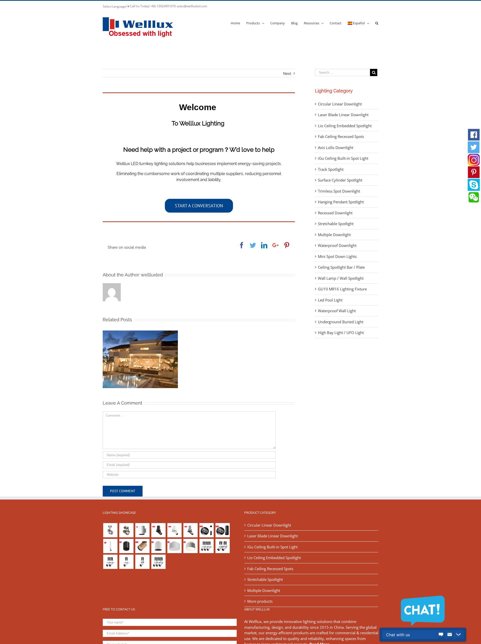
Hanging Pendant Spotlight (341, 201)
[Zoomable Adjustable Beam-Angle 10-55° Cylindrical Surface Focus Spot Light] (222, 530)
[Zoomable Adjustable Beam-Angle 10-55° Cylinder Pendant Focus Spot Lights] (206, 530)
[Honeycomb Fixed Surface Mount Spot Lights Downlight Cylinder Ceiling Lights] (126, 546)
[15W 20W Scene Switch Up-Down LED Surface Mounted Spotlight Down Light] (190, 546)
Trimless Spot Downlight (339, 191)
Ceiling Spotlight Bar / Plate (341, 267)
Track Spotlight (330, 169)
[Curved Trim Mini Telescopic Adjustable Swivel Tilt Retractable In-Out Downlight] (158, 530)
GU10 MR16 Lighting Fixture (342, 288)
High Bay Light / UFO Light (341, 332)
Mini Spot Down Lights (337, 256)
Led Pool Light (330, 299)
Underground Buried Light (340, 321)
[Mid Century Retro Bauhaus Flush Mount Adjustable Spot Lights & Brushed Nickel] (126, 530)
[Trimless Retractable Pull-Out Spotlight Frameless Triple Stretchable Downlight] (206, 546)
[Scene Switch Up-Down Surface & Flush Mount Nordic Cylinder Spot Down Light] (174, 546)
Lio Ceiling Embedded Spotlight (345, 125)
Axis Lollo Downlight (335, 147)
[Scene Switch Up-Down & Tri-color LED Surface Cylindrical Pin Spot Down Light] (158, 546)
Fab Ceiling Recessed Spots (341, 136)
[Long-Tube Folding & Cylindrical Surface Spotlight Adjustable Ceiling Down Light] (110, 546)
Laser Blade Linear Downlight (343, 114)
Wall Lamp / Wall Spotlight (341, 278)
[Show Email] (449, 634)
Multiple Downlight (334, 234)
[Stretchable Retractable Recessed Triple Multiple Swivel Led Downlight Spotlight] (158, 562)
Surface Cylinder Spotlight (340, 180)
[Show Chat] (441, 634)
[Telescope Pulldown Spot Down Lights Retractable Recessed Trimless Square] (126, 562)
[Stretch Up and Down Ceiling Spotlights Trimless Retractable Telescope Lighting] (142, 562)
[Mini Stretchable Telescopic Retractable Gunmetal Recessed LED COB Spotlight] (190, 530)
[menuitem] (238, 22)
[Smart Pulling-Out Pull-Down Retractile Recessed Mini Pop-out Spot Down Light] (174, 530)
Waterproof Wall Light (337, 310)
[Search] (376, 22)
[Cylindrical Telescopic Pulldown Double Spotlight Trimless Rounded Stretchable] (222, 546)
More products (260, 601)
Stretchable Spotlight (335, 223)
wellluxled (152, 274)
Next (287, 73)
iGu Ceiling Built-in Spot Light (343, 158)
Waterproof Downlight (337, 245)
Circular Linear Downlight (340, 103)
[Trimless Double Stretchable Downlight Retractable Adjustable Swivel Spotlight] (110, 562)
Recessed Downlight (335, 212)
